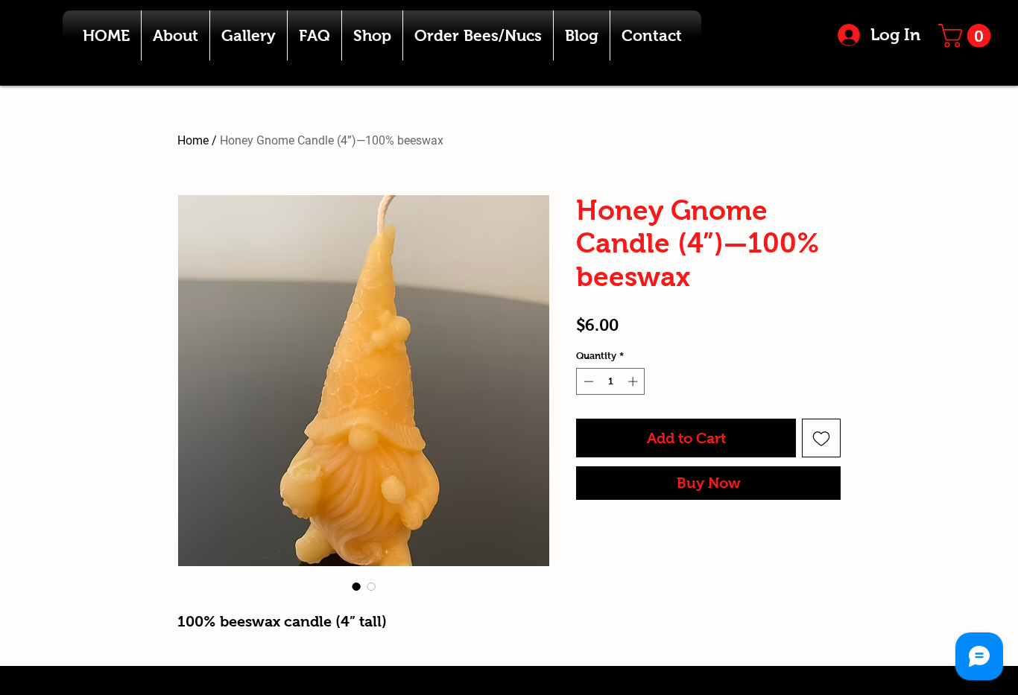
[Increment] (634, 381)
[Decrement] (587, 381)
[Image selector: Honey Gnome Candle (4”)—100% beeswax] (356, 586)
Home (193, 140)
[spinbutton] (610, 381)
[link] (967, 36)
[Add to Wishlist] (821, 438)
